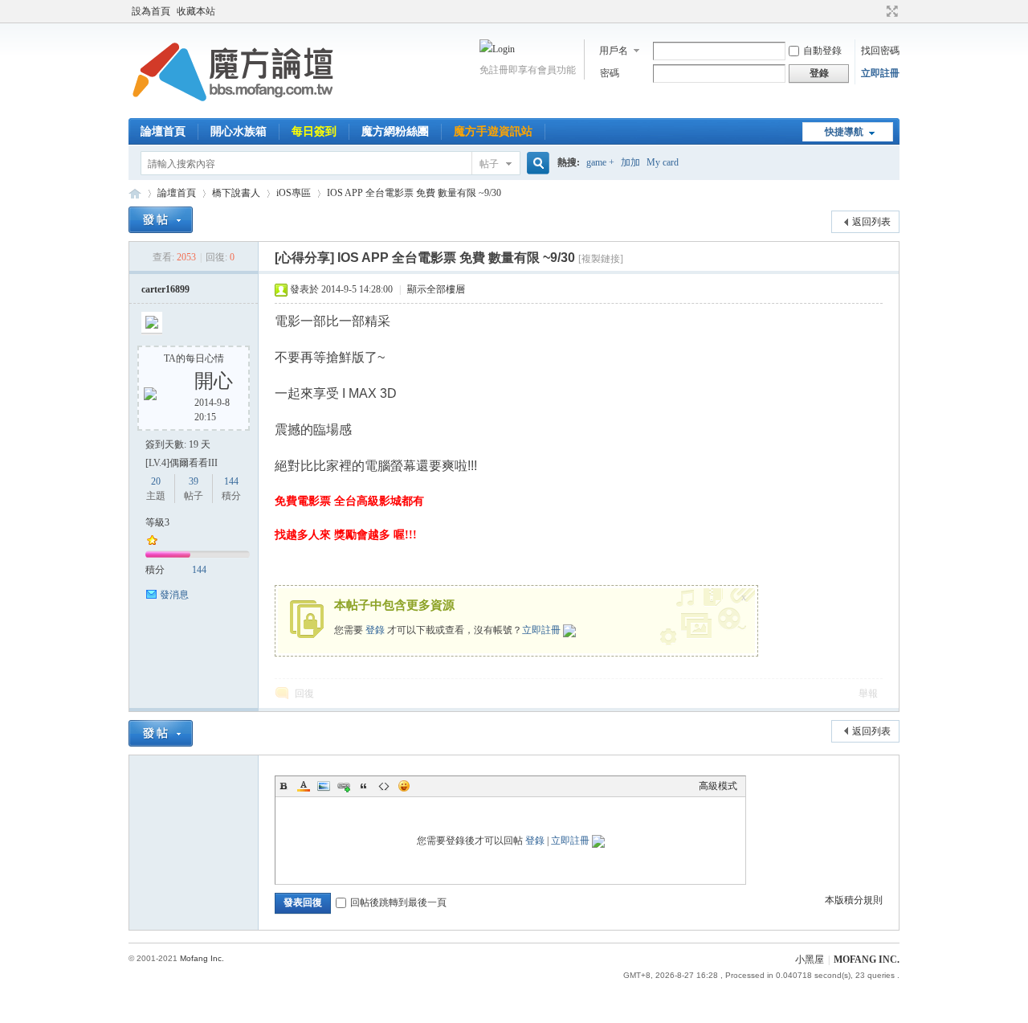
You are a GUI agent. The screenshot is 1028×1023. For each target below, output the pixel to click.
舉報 (868, 693)
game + (600, 162)
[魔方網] (232, 108)
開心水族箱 (238, 131)
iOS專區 (293, 192)
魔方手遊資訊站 (493, 131)
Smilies (404, 786)
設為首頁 (151, 11)
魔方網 (134, 193)
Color (304, 786)
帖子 (489, 164)
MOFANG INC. (867, 959)
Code (384, 786)
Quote (364, 786)
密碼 (609, 73)
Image (324, 786)
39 (193, 481)
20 (156, 481)
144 (231, 481)
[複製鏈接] (600, 258)
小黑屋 (809, 959)
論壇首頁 (163, 131)
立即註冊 (880, 73)
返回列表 (871, 221)
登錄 (375, 630)
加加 (630, 162)
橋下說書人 (236, 192)
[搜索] (535, 163)
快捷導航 (844, 131)
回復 (304, 693)
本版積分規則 (854, 900)
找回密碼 (880, 50)
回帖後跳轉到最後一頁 (398, 902)
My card (663, 162)
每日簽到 (314, 131)
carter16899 (165, 289)
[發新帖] (160, 220)
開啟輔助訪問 (877, 11)
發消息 (174, 594)
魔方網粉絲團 (395, 131)
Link (344, 786)
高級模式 (718, 786)
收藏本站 (196, 11)
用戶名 (613, 50)
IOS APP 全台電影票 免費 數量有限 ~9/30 (414, 192)
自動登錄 (822, 50)
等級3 (157, 522)
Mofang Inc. (202, 958)
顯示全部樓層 (436, 289)
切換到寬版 (890, 11)
